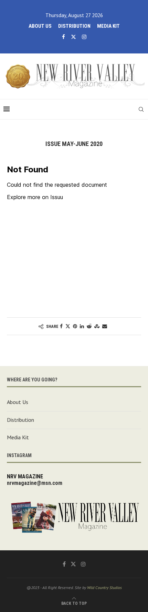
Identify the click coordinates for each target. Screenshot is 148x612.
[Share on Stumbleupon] (96, 326)
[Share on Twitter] (67, 326)
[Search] (141, 109)
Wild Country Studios (104, 587)
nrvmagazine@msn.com (34, 483)
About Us (40, 26)
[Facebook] (63, 37)
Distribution (74, 26)
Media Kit (108, 26)
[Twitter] (73, 37)
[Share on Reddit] (89, 326)
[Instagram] (84, 37)
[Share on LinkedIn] (82, 326)
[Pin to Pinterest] (75, 326)
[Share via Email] (104, 326)
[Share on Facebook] (61, 326)
